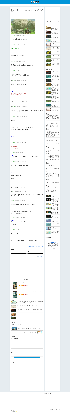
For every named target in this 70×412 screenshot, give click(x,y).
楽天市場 (25, 285)
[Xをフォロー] (51, 248)
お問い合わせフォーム (57, 409)
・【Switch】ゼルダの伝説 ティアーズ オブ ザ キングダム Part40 (35, 246)
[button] (59, 21)
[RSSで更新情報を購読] (54, 248)
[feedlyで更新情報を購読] (52, 248)
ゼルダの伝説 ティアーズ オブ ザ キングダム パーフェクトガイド (30, 291)
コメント (13, 340)
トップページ (51, 409)
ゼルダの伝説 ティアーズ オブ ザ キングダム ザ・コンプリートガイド (30, 282)
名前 (11, 349)
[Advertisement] (27, 16)
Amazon (21, 285)
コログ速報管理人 (53, 242)
